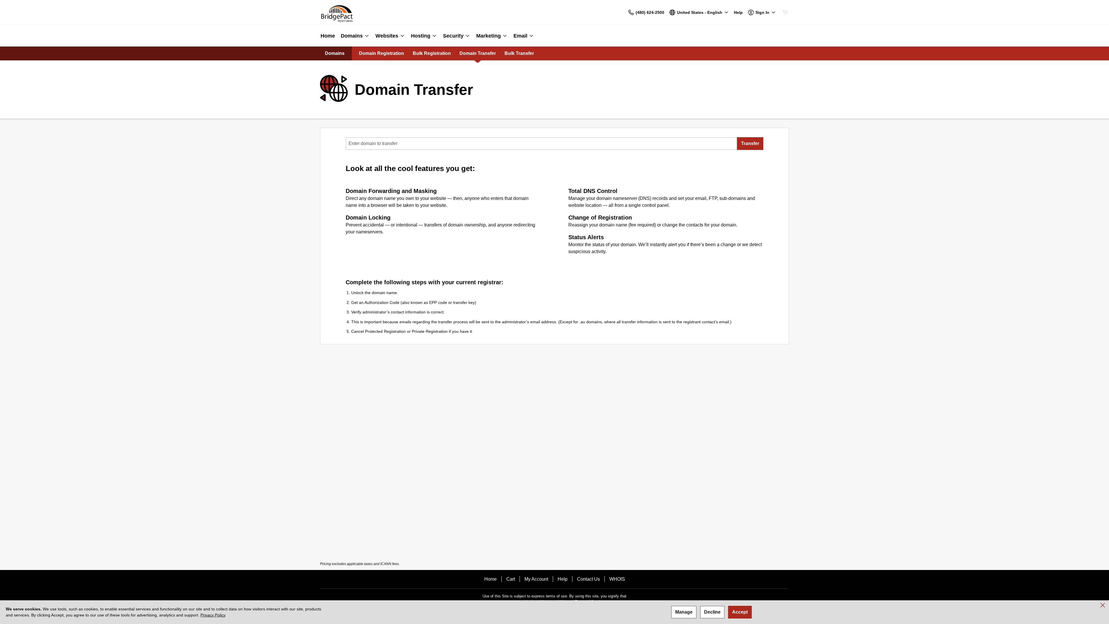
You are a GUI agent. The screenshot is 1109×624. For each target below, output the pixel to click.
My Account (536, 579)
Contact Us (588, 579)
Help (562, 579)
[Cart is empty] (785, 12)
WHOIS (617, 579)
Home (490, 579)
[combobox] (541, 143)
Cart (510, 579)
